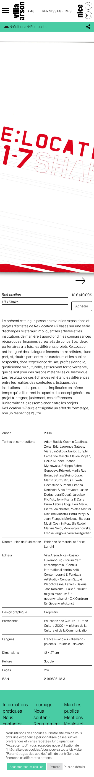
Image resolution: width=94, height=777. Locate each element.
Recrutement (47, 724)
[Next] (80, 285)
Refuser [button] (55, 767)
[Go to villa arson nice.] (6, 26)
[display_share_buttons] (88, 27)
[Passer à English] (88, 15)
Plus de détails (74, 767)
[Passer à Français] (88, 6)
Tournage (43, 704)
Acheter (81, 306)
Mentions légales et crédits (74, 723)
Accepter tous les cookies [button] (26, 767)
